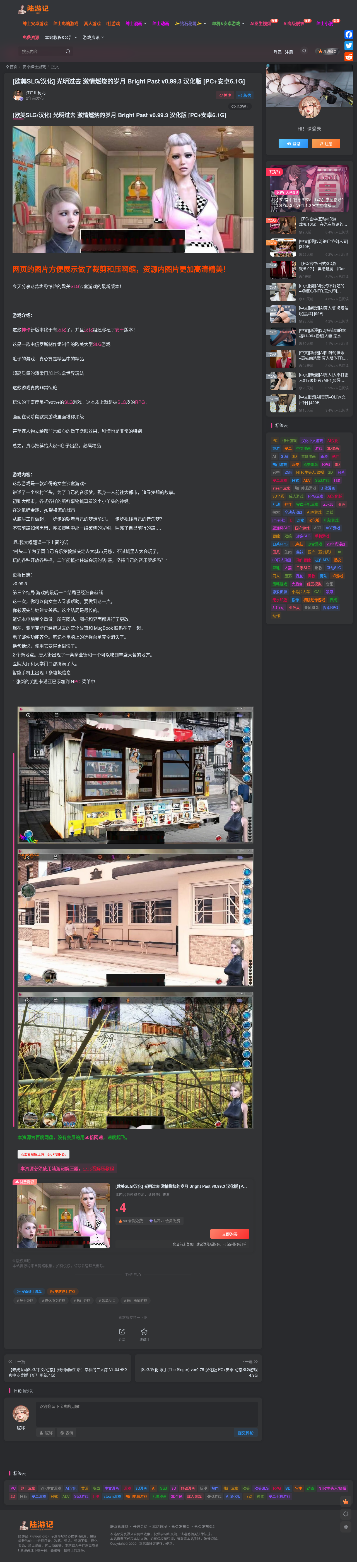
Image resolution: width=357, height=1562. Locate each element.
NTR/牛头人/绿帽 (310, 472)
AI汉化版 (334, 496)
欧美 (295, 464)
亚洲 (341, 504)
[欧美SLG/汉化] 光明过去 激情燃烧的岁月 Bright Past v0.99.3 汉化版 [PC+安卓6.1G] (129, 81)
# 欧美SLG (107, 1300)
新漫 (324, 456)
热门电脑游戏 (305, 488)
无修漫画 (328, 488)
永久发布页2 (204, 1526)
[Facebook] (348, 34)
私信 (247, 95)
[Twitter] (348, 45)
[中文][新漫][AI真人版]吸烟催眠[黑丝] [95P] (323, 310)
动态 (288, 472)
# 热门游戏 (82, 1300)
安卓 (119, 329)
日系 (341, 472)
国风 (276, 551)
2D (330, 472)
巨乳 (276, 567)
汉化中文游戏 (312, 440)
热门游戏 (279, 464)
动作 (276, 615)
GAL (318, 591)
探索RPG (330, 607)
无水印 (327, 504)
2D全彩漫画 (336, 544)
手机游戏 (322, 535)
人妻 (288, 567)
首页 (13, 66)
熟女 (337, 559)
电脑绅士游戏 (65, 1291)
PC (77, 681)
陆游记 (154, 1543)
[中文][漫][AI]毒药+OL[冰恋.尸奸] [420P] (322, 399)
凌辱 (329, 591)
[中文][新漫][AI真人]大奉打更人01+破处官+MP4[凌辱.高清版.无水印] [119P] (323, 380)
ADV (307, 480)
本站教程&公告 (59, 37)
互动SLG (334, 567)
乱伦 (299, 575)
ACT (317, 527)
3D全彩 (278, 496)
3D (294, 456)
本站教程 (159, 1526)
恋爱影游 (279, 591)
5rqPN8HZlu (43, 1154)
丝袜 (299, 551)
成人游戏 (296, 496)
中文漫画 (303, 448)
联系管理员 (119, 1526)
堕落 (288, 575)
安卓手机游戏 (307, 504)
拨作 (295, 599)
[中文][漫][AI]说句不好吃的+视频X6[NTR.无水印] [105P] (321, 291)
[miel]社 (278, 520)
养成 (333, 599)
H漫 (337, 480)
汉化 (61, 329)
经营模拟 (314, 583)
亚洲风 (294, 607)
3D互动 (278, 607)
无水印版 (279, 599)
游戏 (318, 448)
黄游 (276, 448)
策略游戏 (279, 583)
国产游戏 (302, 527)
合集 (329, 583)
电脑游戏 (331, 520)
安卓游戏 (279, 480)
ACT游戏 (333, 527)
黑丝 (329, 512)
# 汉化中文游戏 (53, 1300)
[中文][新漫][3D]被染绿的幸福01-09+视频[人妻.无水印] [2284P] (322, 335)
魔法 (323, 575)
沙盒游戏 (315, 544)
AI (274, 456)
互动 (276, 504)
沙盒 (300, 520)
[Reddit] (348, 56)
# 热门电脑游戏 (135, 1300)
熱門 (335, 456)
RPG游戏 (315, 496)
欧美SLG (310, 464)
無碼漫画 (308, 456)
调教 (311, 575)
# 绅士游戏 (25, 1300)
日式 (295, 480)
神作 (25, 329)
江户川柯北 (35, 92)
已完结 (297, 544)
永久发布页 (181, 1526)
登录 (278, 52)
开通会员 (330, 51)
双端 (288, 535)
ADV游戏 (314, 512)
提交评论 (246, 1432)
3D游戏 (337, 575)
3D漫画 (333, 448)
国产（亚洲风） (320, 551)
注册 (289, 52)
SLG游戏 (322, 480)
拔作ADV (322, 559)
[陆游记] (33, 8)
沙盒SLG (303, 535)
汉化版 (313, 520)
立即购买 (230, 1234)
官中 (276, 472)
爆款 (318, 567)
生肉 (288, 551)
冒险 (276, 535)
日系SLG (303, 567)
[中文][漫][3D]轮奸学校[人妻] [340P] (323, 243)
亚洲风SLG (281, 527)
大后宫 (297, 583)
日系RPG (280, 544)
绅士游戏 (289, 440)
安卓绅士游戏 (34, 66)
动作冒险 (303, 559)
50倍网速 (94, 1137)
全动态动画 (293, 512)
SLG (75, 286)
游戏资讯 (91, 37)
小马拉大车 (301, 591)
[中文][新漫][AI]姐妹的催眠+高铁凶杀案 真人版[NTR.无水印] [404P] (323, 358)
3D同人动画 (281, 559)
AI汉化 (332, 440)
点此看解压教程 (98, 1168)
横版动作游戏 (314, 599)
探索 (276, 512)
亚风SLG (311, 607)
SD (337, 464)
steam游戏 (281, 488)
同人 (276, 575)
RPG (140, 402)
